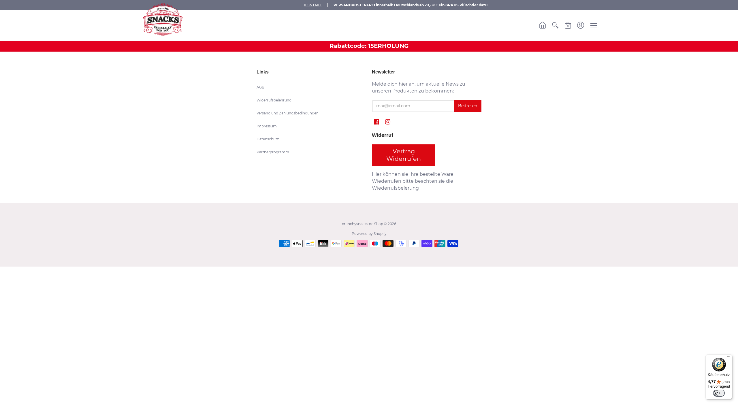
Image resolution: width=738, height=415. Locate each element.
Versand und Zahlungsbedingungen (288, 113)
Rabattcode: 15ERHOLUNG (369, 45)
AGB (260, 87)
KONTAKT (313, 5)
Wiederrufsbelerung (395, 188)
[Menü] (728, 357)
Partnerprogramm (273, 152)
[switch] (719, 393)
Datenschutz (268, 139)
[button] (542, 25)
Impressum (267, 126)
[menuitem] (542, 25)
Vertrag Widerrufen (403, 155)
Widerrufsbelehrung (274, 100)
